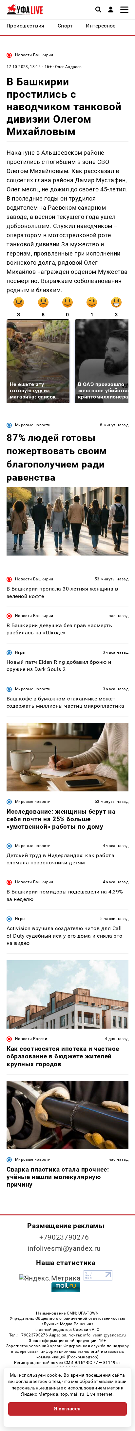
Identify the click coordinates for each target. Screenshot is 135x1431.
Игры (20, 652)
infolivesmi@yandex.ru (64, 1248)
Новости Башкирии (34, 55)
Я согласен (67, 1409)
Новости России (31, 1038)
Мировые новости (32, 425)
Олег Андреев (68, 66)
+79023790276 (64, 1237)
